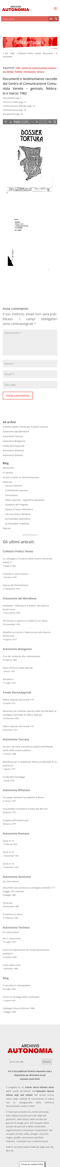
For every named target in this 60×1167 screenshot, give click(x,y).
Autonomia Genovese (17, 877)
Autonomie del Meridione (16, 431)
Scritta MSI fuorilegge (14, 776)
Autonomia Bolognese (14, 441)
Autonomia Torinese (16, 927)
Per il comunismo (12, 938)
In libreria (8, 472)
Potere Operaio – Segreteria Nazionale (24, 499)
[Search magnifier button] (56, 18)
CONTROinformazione (16, 490)
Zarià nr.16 (8, 840)
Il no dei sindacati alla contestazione (21, 656)
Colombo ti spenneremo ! (16, 573)
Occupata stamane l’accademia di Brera (23, 797)
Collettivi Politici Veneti (29, 53)
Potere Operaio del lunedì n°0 (18, 726)
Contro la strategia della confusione (21, 996)
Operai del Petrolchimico (15, 585)
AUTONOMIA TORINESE (17, 523)
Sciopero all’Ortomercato (15, 820)
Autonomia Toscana (13, 436)
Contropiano (11, 495)
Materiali (7, 481)
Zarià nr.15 (8, 852)
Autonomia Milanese (13, 450)
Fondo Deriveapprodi (13, 445)
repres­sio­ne (29, 71)
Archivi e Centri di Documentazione (21, 477)
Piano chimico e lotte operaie (18, 667)
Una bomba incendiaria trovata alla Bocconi (25, 808)
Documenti (48, 53)
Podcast (7, 528)
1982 (17, 67)
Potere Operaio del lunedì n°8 (18, 699)
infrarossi (8, 902)
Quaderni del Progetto (16, 504)
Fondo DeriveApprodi (17, 692)
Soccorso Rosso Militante (18, 514)
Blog (6, 978)
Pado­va (18, 71)
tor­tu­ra (40, 71)
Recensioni (8, 467)
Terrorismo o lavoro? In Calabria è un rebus (25, 620)
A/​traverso (8, 679)
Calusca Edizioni (13, 485)
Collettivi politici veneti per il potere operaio (25, 426)
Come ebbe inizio (12, 965)
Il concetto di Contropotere (16, 985)
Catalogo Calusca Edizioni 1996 (19, 1008)
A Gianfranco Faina (12, 914)
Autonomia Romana (13, 455)
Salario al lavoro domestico (19, 509)
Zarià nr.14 (8, 863)
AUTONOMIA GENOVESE (17, 518)
